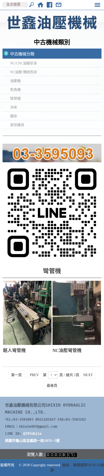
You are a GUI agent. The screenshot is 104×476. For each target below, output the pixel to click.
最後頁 (52, 385)
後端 (65, 465)
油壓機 (15, 81)
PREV (34, 375)
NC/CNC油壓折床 (23, 63)
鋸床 (13, 116)
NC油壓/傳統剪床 (23, 72)
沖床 (13, 107)
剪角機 (15, 90)
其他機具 (17, 125)
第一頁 (16, 375)
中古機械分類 (22, 54)
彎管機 (15, 98)
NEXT (88, 375)
